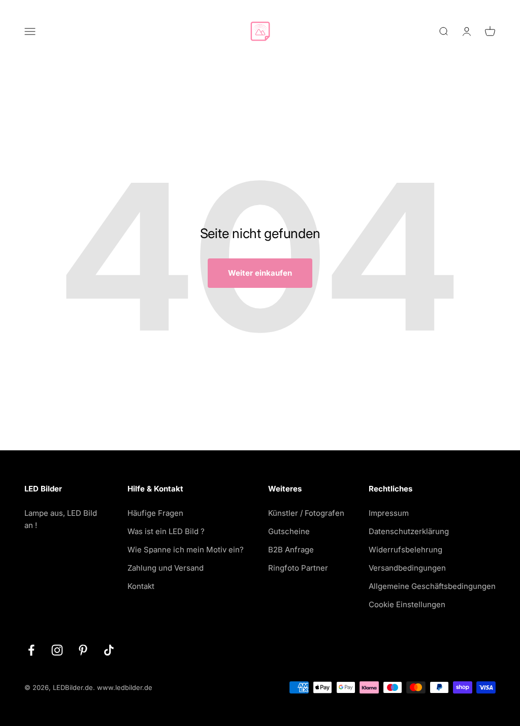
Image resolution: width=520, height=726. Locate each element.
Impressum (389, 513)
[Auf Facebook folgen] (31, 650)
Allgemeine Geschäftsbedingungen (432, 586)
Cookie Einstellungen (407, 604)
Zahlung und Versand (165, 568)
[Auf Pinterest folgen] (83, 650)
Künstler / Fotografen (306, 513)
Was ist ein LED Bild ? (166, 531)
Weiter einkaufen (260, 273)
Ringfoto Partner (298, 568)
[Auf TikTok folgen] (109, 650)
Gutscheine (289, 531)
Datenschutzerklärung (409, 531)
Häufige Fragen (155, 513)
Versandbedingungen (407, 568)
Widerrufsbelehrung (405, 549)
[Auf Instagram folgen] (57, 650)
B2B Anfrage (291, 549)
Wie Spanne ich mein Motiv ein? (185, 549)
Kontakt (140, 586)
